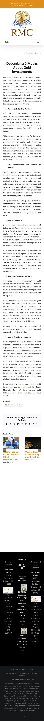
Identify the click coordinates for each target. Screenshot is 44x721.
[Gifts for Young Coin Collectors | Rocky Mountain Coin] (11, 438)
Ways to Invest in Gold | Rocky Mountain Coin (32, 454)
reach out (25, 387)
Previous (29, 53)
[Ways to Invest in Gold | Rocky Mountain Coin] (33, 438)
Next (37, 53)
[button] (4, 450)
